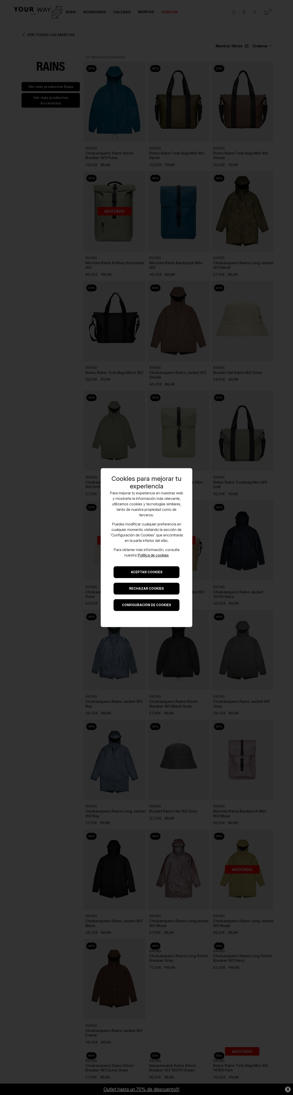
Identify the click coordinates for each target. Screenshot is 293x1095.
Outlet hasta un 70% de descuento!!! (141, 1089)
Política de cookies (153, 555)
